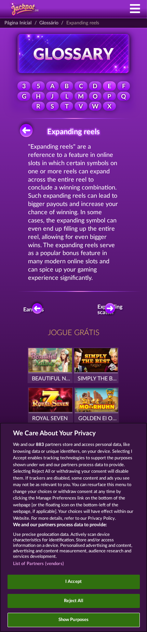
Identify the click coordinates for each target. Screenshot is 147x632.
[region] (73, 527)
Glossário (48, 23)
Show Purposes (73, 620)
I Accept (73, 581)
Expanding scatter (111, 309)
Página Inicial (17, 23)
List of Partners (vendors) (38, 564)
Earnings (35, 309)
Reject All (73, 601)
